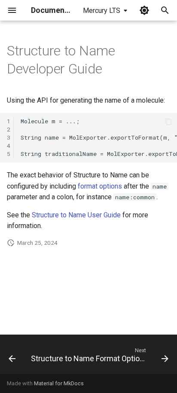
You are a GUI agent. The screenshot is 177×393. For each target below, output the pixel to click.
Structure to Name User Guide (76, 215)
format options (100, 186)
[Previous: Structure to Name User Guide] (12, 357)
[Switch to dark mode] (144, 10)
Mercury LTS (101, 10)
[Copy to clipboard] (168, 121)
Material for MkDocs (59, 383)
